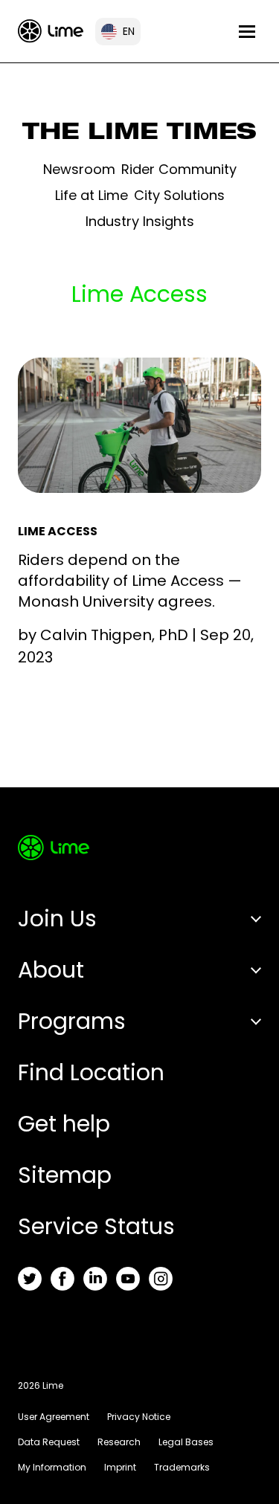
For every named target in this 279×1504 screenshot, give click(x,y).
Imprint (120, 1467)
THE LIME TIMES (139, 134)
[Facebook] (62, 1279)
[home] (50, 30)
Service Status (96, 1226)
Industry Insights (140, 221)
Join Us (57, 919)
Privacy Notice (138, 1416)
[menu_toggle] (247, 31)
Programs (72, 1021)
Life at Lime (91, 195)
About (51, 970)
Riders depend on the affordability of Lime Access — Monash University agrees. (130, 580)
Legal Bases (186, 1442)
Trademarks (182, 1467)
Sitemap (65, 1175)
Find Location (91, 1072)
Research (119, 1442)
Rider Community (179, 169)
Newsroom (79, 169)
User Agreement (53, 1416)
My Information (52, 1467)
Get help (64, 1124)
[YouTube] (128, 1279)
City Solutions (179, 195)
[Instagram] (161, 1279)
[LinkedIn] (95, 1279)
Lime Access (57, 531)
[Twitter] (30, 1279)
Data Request (49, 1442)
